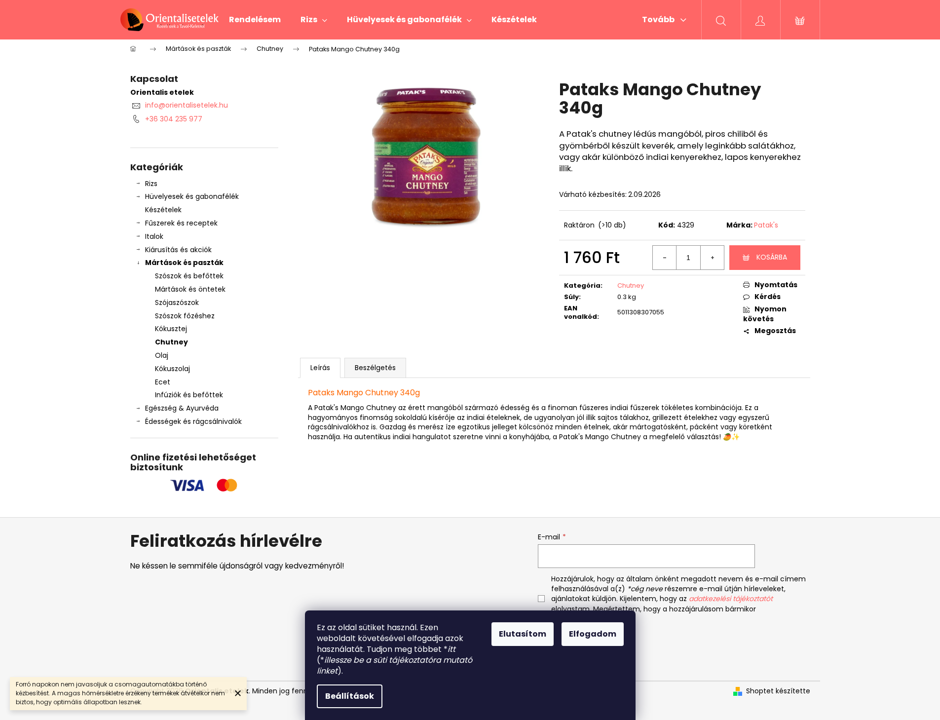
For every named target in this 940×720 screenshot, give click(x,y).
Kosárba (771, 257)
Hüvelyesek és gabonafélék (192, 196)
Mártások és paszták (184, 262)
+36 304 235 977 (173, 119)
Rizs (151, 184)
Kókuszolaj (172, 369)
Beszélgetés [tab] (375, 368)
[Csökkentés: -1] (665, 257)
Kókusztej (171, 329)
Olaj (161, 355)
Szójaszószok (177, 302)
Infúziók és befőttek (189, 395)
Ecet (162, 382)
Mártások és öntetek (190, 289)
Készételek (163, 210)
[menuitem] (255, 19)
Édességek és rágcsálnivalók (193, 421)
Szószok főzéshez (185, 316)
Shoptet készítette (778, 691)
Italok (154, 236)
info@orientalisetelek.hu (186, 105)
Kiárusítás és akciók (178, 250)
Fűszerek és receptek (181, 223)
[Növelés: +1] (712, 257)
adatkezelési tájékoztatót (731, 599)
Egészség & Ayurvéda (182, 408)
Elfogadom (592, 634)
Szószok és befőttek (189, 276)
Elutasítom (522, 634)
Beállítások (349, 696)
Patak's (766, 225)
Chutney (171, 342)
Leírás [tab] (320, 368)
